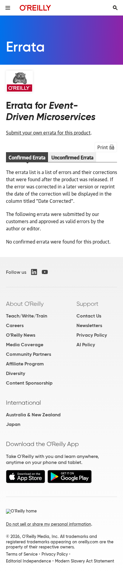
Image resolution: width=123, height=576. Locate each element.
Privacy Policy (91, 335)
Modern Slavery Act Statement (84, 561)
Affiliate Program (25, 364)
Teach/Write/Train (26, 316)
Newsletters (89, 325)
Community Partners (28, 354)
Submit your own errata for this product (48, 132)
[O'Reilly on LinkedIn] (34, 272)
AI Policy (85, 344)
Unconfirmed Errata (72, 157)
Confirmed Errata (27, 157)
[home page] (35, 8)
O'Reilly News (20, 335)
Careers (15, 325)
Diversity (15, 373)
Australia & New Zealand (33, 415)
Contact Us (88, 316)
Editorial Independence (28, 561)
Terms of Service (22, 554)
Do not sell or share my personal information (48, 524)
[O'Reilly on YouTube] (45, 272)
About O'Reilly (25, 303)
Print (102, 147)
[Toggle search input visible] (115, 8)
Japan (13, 424)
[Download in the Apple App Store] (25, 481)
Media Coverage (24, 344)
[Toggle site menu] (8, 8)
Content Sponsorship (29, 383)
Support (87, 303)
